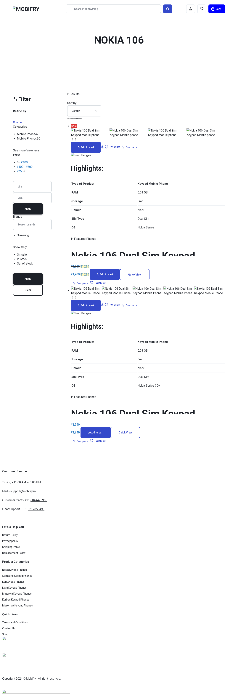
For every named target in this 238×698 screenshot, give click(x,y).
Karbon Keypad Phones (15, 599)
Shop (5, 634)
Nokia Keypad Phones (15, 569)
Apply (28, 208)
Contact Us (8, 628)
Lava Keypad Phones (14, 587)
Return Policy (10, 535)
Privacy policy (10, 540)
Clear (28, 290)
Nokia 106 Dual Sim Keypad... (137, 256)
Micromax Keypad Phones (17, 605)
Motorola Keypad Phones (17, 593)
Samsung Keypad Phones (17, 575)
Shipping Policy (11, 546)
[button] (86, 147)
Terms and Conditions (15, 622)
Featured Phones (85, 239)
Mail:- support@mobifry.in (19, 491)
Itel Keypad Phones (13, 581)
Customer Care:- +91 (24, 500)
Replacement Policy (13, 552)
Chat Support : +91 (23, 509)
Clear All (18, 122)
